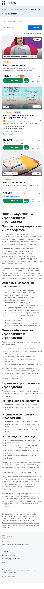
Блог (3, 562)
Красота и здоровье (24, 518)
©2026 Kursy (8, 577)
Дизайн (19, 516)
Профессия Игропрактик (14, 182)
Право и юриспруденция (15, 525)
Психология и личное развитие (13, 523)
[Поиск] (34, 3)
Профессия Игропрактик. (14, 65)
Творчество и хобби (9, 518)
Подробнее (13, 80)
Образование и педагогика (16, 520)
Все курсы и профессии (19, 9)
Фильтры (36, 28)
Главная (4, 9)
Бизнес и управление (29, 516)
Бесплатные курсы (9, 555)
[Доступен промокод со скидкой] (39, 76)
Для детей (30, 520)
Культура (27, 523)
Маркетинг (12, 516)
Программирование (17, 514)
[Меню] (39, 3)
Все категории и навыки (11, 559)
